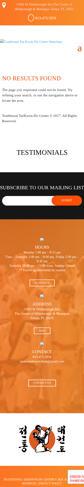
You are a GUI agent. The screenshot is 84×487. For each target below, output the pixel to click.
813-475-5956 (45, 18)
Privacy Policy (50, 483)
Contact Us (42, 383)
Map (42, 330)
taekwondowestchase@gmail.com (42, 361)
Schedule (42, 282)
